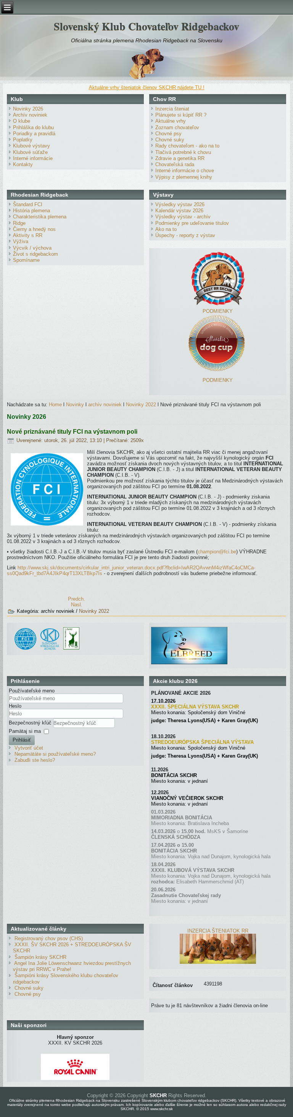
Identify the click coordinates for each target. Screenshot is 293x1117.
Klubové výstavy (31, 146)
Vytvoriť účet (28, 748)
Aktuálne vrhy (170, 121)
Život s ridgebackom (35, 254)
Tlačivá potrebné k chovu (183, 152)
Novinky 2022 (141, 404)
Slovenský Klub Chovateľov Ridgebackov (146, 26)
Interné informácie (33, 158)
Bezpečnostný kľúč (31, 723)
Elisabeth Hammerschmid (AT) (210, 882)
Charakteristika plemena (39, 217)
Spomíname (26, 260)
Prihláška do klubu (33, 127)
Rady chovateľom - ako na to (187, 146)
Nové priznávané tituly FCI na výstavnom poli (72, 431)
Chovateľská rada (174, 164)
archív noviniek (105, 404)
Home (55, 404)
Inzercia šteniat (172, 109)
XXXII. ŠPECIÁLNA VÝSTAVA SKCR (195, 707)
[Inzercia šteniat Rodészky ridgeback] (218, 962)
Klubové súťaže (30, 152)
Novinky (75, 404)
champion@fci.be (217, 551)
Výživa (20, 241)
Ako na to (166, 229)
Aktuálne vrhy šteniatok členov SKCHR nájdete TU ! (146, 87)
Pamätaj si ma (25, 731)
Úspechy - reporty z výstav (185, 235)
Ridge (19, 223)
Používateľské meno (32, 691)
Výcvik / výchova (32, 248)
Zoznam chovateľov (177, 127)
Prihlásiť (22, 740)
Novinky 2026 (28, 109)
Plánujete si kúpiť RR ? (180, 115)
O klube (21, 121)
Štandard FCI (27, 204)
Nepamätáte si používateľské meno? (55, 754)
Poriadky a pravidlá (34, 133)
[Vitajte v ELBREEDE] (189, 630)
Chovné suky (169, 140)
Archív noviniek (30, 115)
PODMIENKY (218, 311)
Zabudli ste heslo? (34, 760)
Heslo (15, 706)
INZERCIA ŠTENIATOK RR (217, 931)
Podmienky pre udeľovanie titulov (192, 223)
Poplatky (22, 140)
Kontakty (23, 164)
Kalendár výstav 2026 (179, 210)
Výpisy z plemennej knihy (183, 177)
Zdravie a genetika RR (179, 158)
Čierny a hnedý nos (34, 229)
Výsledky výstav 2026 (179, 204)
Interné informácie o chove (184, 170)
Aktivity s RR (27, 235)
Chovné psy (168, 133)
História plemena (31, 210)
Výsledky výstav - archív (183, 217)
